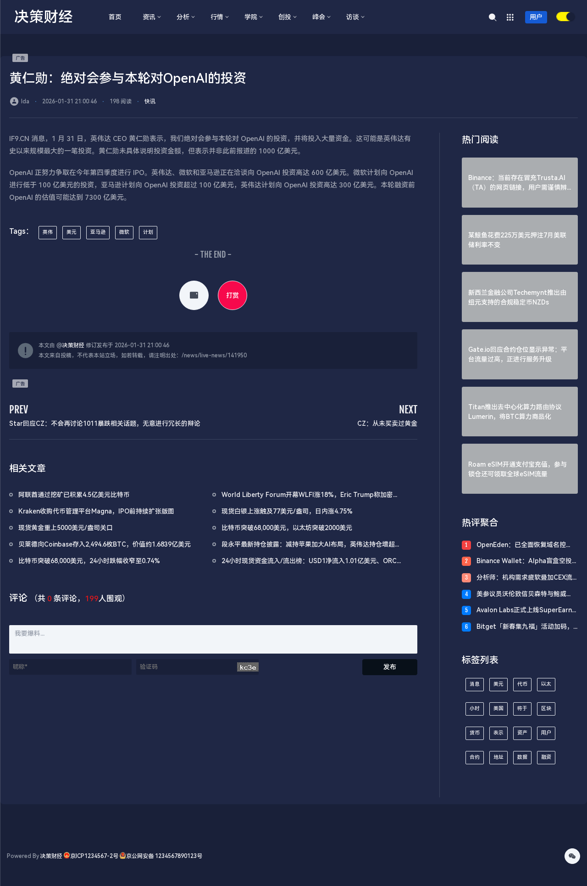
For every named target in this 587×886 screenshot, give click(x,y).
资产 (522, 733)
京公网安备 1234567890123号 (164, 856)
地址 (498, 757)
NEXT (408, 409)
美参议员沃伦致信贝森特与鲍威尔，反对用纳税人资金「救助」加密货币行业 (524, 594)
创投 (284, 17)
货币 (475, 733)
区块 (546, 708)
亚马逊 (97, 232)
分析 (183, 17)
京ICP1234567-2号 (94, 856)
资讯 (149, 17)
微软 (124, 232)
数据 (522, 757)
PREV (18, 409)
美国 (498, 708)
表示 (498, 733)
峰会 (318, 17)
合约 (475, 757)
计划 (148, 232)
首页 (115, 17)
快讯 (149, 101)
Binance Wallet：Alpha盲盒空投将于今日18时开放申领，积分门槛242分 (525, 561)
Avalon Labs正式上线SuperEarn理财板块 (524, 610)
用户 (536, 17)
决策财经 (73, 345)
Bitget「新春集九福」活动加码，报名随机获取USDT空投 (524, 627)
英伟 (48, 232)
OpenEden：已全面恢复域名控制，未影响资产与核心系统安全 (521, 545)
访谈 (352, 17)
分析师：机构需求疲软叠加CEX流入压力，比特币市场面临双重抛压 (524, 578)
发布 (389, 667)
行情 (216, 17)
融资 (546, 757)
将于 (522, 708)
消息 (475, 684)
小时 (475, 708)
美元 (71, 232)
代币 (522, 684)
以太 (546, 684)
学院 (250, 17)
